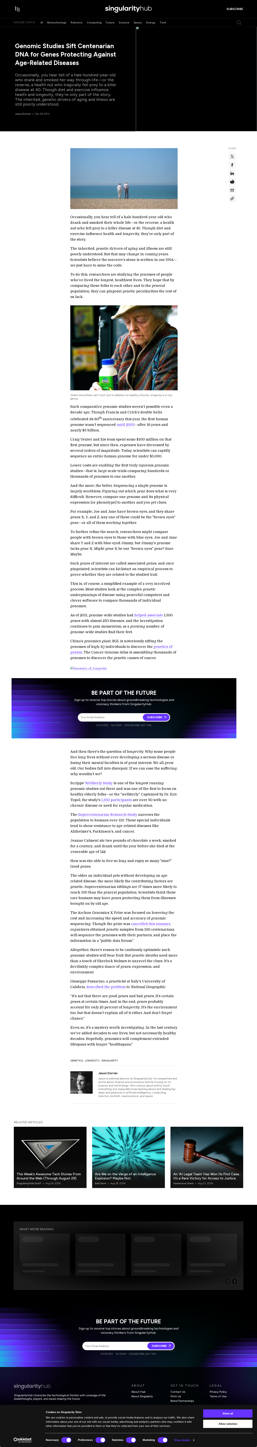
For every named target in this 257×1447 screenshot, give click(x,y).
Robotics (77, 22)
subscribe (235, 9)
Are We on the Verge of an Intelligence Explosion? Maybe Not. (125, 1176)
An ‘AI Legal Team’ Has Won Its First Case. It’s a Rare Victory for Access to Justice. (206, 1176)
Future (110, 22)
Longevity (92, 1060)
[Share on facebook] (232, 164)
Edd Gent (100, 1183)
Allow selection (228, 1423)
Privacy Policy (218, 1391)
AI (41, 22)
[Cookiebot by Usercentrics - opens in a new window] (22, 1440)
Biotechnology (56, 22)
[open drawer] (17, 9)
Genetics (76, 1060)
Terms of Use (218, 1396)
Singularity (109, 1060)
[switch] (100, 1440)
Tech (163, 22)
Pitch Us (175, 1396)
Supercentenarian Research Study (107, 815)
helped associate (148, 615)
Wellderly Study (99, 783)
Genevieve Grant (183, 1183)
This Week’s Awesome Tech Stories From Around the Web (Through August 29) (49, 1176)
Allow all (228, 1413)
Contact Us (177, 1391)
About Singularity (142, 1396)
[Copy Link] (232, 198)
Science (124, 22)
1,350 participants (116, 800)
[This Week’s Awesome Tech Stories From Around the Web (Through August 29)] (50, 1157)
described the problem (106, 987)
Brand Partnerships (182, 1401)
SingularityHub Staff (29, 1183)
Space (138, 22)
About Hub (138, 1391)
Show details (182, 1440)
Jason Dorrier (23, 113)
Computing (94, 22)
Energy (150, 22)
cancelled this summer (150, 924)
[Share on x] (232, 156)
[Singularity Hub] (128, 9)
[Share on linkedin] (232, 173)
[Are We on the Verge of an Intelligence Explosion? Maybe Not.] (128, 1157)
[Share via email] (232, 190)
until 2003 (125, 425)
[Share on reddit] (232, 181)
